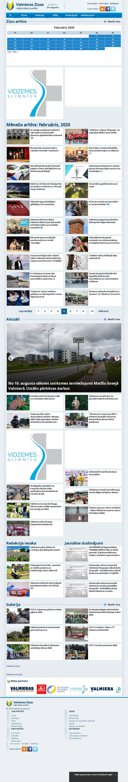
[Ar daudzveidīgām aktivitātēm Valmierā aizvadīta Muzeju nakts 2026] (77, 616)
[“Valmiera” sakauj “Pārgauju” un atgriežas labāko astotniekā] (77, 136)
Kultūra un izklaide (77, 726)
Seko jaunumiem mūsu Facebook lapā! (93, 774)
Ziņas (24, 15)
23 (113, 45)
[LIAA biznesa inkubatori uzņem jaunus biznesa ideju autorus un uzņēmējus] (77, 172)
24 (15, 48)
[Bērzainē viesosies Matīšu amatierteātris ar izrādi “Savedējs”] (18, 244)
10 (15, 42)
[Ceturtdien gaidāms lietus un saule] (77, 190)
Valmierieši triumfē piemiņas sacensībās (103, 487)
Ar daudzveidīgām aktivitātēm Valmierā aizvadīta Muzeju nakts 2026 (105, 612)
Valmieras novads (14, 674)
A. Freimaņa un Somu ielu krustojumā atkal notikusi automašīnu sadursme (43, 276)
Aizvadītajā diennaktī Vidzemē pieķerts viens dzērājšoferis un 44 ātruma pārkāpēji (45, 168)
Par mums (92, 3)
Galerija (13, 604)
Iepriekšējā (25, 311)
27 (64, 48)
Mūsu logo (15, 741)
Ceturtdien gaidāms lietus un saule (103, 185)
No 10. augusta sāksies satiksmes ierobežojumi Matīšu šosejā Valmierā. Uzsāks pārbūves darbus (63, 386)
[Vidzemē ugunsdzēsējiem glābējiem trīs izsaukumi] (18, 208)
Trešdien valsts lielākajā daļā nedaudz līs (103, 257)
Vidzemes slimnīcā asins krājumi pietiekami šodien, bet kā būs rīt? (45, 586)
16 (113, 42)
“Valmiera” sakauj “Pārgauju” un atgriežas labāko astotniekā (104, 131)
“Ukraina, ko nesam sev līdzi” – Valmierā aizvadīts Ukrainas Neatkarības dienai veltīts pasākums (103, 418)
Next (117, 358)
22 (97, 45)
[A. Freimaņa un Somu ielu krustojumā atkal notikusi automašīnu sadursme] (18, 280)
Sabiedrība (74, 715)
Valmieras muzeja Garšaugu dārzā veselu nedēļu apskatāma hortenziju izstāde (45, 506)
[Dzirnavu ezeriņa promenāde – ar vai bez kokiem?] (77, 208)
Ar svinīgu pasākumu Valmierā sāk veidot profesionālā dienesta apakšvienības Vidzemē (46, 133)
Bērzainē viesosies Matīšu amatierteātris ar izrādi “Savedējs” (42, 240)
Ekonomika (74, 718)
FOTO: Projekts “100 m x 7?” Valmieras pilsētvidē (102, 628)
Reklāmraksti (88, 15)
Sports (72, 723)
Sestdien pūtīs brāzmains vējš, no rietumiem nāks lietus (45, 397)
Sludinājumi (71, 15)
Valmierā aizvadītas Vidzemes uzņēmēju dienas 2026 (44, 646)
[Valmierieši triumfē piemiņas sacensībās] (77, 492)
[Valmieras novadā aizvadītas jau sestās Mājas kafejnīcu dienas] (77, 510)
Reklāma (114, 3)
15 (97, 42)
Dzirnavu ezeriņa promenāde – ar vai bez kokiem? (104, 203)
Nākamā (103, 311)
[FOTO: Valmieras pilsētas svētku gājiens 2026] (18, 616)
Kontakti (103, 3)
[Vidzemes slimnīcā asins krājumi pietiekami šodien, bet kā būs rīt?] (18, 589)
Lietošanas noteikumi (78, 735)
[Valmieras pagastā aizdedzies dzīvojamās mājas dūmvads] (77, 226)
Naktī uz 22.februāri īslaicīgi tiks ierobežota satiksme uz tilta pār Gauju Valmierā (46, 186)
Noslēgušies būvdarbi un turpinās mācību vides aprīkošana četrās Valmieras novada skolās (44, 489)
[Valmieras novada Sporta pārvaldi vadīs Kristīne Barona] (77, 402)
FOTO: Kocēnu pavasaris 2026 (103, 645)
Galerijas (39, 15)
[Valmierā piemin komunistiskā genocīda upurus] (18, 634)
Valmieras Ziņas (13, 666)
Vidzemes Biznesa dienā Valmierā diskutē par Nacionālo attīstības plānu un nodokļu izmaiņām (45, 223)
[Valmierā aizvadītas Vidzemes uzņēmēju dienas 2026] (18, 652)
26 (48, 48)
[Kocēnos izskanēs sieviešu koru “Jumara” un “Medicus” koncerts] (77, 298)
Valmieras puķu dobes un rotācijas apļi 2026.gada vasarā (45, 548)
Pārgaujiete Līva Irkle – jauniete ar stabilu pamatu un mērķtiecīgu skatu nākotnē (45, 568)
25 (31, 48)
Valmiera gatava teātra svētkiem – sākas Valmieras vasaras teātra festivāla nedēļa (105, 524)
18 (31, 45)
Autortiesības (75, 733)
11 (31, 42)
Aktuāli (13, 319)
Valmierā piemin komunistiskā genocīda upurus (45, 628)
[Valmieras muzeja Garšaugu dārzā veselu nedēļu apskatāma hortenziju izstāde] (18, 510)
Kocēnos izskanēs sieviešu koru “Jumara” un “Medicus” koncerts (104, 292)
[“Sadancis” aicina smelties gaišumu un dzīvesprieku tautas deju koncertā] (18, 298)
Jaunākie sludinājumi (84, 543)
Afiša (55, 15)
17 (15, 45)
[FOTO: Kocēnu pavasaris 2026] (77, 652)
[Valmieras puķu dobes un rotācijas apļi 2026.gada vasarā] (18, 554)
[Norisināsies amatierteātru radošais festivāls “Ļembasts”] (18, 154)
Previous (11, 358)
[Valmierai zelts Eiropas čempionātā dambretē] (18, 528)
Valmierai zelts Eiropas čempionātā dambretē (41, 523)
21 (81, 45)
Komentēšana (75, 738)
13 (64, 42)
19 (48, 45)
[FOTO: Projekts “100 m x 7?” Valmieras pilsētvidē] (77, 634)
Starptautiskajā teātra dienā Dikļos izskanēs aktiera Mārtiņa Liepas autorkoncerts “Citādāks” (46, 258)
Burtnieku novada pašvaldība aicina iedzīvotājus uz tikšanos (104, 149)
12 (48, 42)
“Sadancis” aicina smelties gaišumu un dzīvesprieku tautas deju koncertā (46, 294)
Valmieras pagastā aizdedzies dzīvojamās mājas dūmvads (103, 221)
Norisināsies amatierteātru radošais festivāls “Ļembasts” (44, 149)
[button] (108, 10)
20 (64, 45)
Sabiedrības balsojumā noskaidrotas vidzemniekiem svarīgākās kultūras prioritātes (104, 240)
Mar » (15, 51)
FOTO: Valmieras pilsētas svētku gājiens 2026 (46, 611)
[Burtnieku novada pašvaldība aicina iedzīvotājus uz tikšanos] (77, 154)
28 (81, 48)
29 (97, 48)
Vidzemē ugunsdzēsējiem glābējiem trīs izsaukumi (42, 203)
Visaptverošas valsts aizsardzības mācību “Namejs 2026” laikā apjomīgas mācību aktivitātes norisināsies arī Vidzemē (44, 419)
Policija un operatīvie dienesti (82, 721)
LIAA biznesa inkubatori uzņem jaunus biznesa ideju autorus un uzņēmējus (105, 168)
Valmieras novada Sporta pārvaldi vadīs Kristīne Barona (103, 397)
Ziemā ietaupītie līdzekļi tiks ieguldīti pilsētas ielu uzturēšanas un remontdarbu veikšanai (103, 277)
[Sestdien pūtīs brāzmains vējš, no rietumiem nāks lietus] (18, 402)
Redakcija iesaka (21, 543)
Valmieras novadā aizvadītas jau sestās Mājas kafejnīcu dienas (104, 505)
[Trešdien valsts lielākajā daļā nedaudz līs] (77, 262)
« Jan (9, 51)
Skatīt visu (114, 21)
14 (81, 42)
